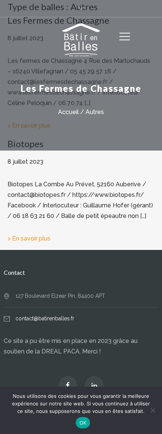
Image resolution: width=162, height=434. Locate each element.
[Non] (152, 410)
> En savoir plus (29, 238)
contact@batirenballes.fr (44, 318)
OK (83, 423)
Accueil (68, 112)
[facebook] (67, 385)
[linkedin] (94, 385)
